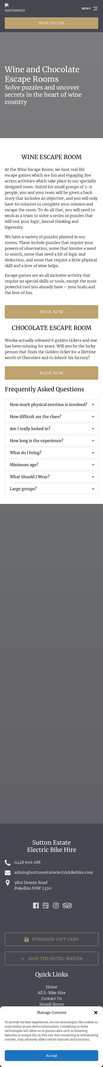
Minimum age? (24, 464)
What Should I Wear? (30, 476)
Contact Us (51, 998)
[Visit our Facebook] (36, 905)
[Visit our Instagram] (56, 905)
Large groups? (23, 488)
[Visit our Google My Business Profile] (46, 905)
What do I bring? (25, 452)
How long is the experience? (36, 440)
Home (51, 986)
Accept (51, 1056)
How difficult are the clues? (35, 416)
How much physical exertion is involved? (48, 404)
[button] (95, 1012)
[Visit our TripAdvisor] (67, 905)
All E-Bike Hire (52, 992)
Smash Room (51, 1004)
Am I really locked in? (30, 428)
